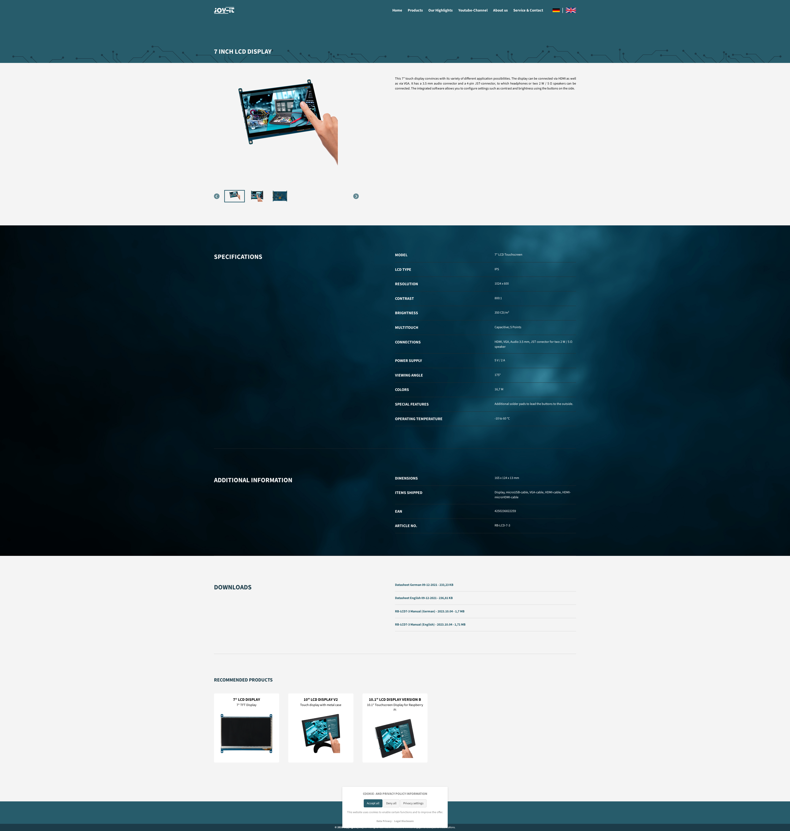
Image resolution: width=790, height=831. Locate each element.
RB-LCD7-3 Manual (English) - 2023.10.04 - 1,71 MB (430, 624)
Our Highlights (440, 10)
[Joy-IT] (224, 10)
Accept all (373, 803)
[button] (234, 196)
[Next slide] (356, 196)
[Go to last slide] (217, 196)
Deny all (391, 803)
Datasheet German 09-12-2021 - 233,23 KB (424, 585)
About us (500, 10)
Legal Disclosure (404, 821)
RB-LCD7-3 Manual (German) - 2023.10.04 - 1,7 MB (430, 611)
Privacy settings (413, 803)
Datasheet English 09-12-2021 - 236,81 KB (424, 598)
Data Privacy (384, 821)
